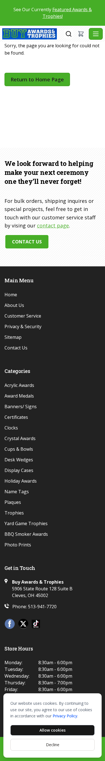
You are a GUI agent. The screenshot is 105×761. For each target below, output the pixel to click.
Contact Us (27, 242)
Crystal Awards (20, 438)
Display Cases (18, 470)
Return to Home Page (37, 79)
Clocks (11, 428)
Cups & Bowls (18, 449)
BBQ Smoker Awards (26, 534)
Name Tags (16, 491)
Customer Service (22, 316)
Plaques (12, 502)
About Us (14, 305)
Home (10, 295)
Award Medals (19, 396)
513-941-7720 (42, 606)
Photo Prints (17, 545)
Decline (52, 744)
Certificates (16, 417)
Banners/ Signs (20, 406)
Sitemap (13, 337)
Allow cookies (52, 730)
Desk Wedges (18, 460)
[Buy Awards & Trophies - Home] (33, 33)
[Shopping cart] (81, 33)
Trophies (14, 513)
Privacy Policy (65, 715)
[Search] (68, 33)
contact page (53, 225)
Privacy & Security (22, 326)
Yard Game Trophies (26, 523)
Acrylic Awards (19, 385)
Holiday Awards (20, 481)
